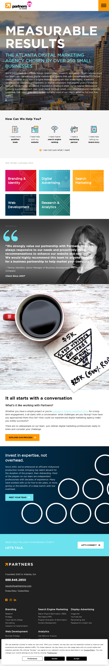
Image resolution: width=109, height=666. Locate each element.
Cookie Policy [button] (89, 650)
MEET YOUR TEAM (18, 497)
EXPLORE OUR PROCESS (21, 437)
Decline (54, 659)
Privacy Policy (10, 591)
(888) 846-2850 (29, 92)
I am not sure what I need (56, 150)
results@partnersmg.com (18, 586)
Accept (76, 659)
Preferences (32, 659)
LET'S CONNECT (89, 545)
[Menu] (103, 5)
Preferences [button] (52, 653)
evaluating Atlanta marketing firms (70, 411)
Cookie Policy (23, 591)
